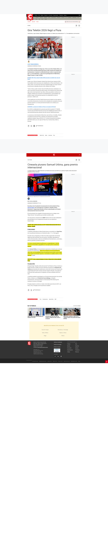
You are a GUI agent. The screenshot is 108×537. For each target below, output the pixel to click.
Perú (39, 15)
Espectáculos (55, 15)
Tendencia (61, 15)
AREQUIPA (37, 17)
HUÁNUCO (62, 17)
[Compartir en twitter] (79, 26)
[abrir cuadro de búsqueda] (79, 15)
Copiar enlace (40, 155)
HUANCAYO (58, 17)
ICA (66, 17)
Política (36, 15)
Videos (65, 15)
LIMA (78, 17)
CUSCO (49, 17)
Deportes (46, 15)
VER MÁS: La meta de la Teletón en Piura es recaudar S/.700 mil (41, 136)
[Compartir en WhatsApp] (34, 155)
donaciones (50, 164)
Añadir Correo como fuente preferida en (73, 21)
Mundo (42, 15)
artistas (46, 164)
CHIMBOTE (45, 17)
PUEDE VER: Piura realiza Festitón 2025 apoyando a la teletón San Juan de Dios (44, 78)
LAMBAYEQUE (74, 17)
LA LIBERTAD (69, 17)
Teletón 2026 (42, 164)
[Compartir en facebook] (76, 26)
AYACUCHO (41, 17)
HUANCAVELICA (53, 17)
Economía (50, 15)
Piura (29, 25)
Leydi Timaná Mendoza (33, 64)
